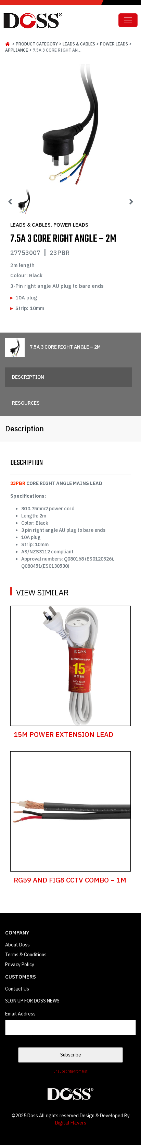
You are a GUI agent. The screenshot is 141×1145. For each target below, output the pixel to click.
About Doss (17, 945)
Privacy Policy (19, 964)
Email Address (20, 1014)
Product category (37, 43)
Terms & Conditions (26, 955)
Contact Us (17, 989)
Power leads (114, 43)
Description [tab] (28, 377)
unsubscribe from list (70, 1071)
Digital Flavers (70, 1123)
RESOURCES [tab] (26, 403)
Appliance (16, 50)
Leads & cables (79, 43)
